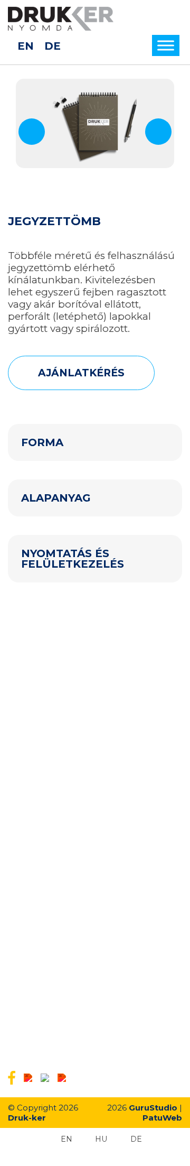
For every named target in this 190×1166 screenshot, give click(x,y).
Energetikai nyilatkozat (50, 842)
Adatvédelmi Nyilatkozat (53, 815)
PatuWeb (162, 1118)
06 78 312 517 (54, 977)
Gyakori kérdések (39, 787)
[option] (95, 123)
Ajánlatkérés (30, 801)
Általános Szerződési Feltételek (65, 829)
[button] (31, 131)
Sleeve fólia (29, 688)
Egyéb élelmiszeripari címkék (62, 730)
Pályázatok (28, 870)
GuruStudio (153, 1108)
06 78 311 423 (54, 997)
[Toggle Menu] (165, 46)
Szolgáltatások (35, 774)
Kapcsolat (26, 884)
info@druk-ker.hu (66, 957)
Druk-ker (27, 1118)
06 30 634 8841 (59, 1036)
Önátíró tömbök (37, 716)
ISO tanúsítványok (41, 856)
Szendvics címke (39, 702)
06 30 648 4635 (60, 1016)
